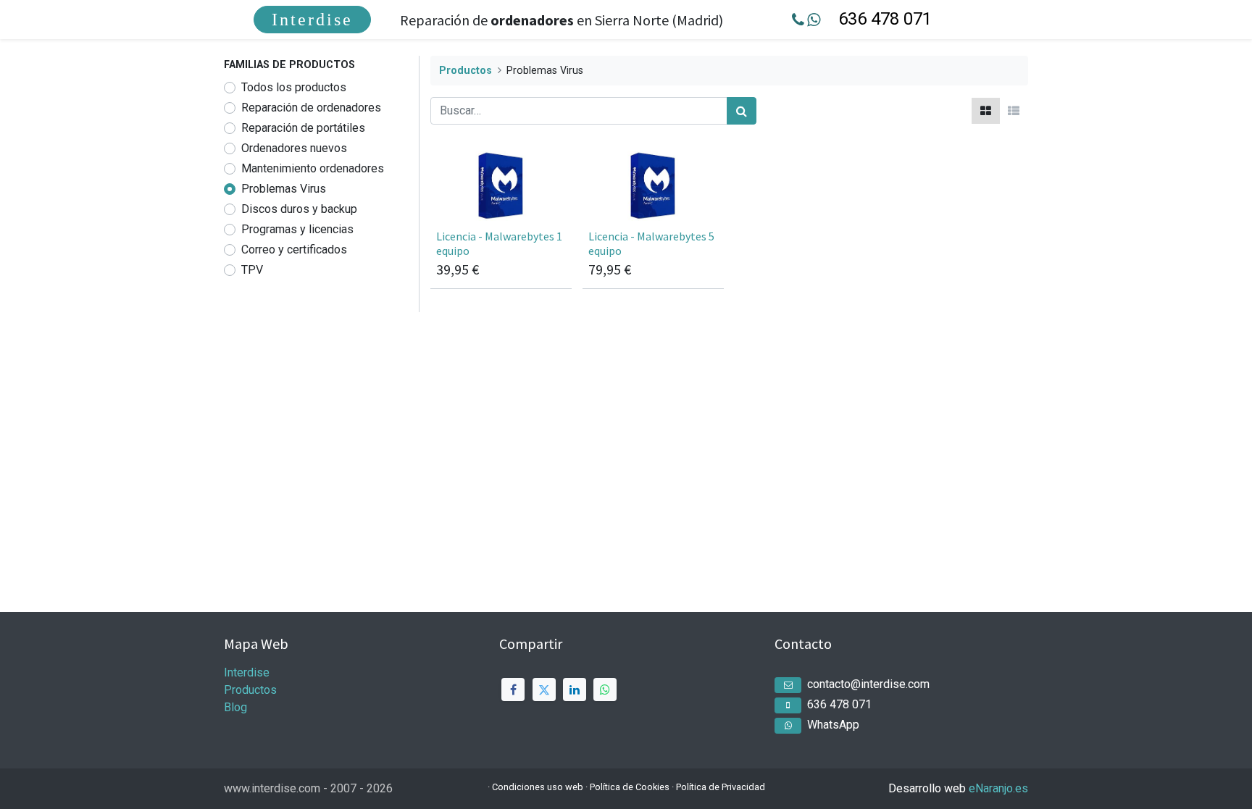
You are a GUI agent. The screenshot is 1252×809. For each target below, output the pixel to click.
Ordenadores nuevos (294, 148)
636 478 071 (885, 19)
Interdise (312, 19)
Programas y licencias (297, 229)
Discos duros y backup (299, 209)
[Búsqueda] (741, 111)
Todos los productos (293, 87)
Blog (235, 707)
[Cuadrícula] (986, 111)
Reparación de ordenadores (311, 107)
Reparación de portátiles (303, 128)
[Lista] (1013, 111)
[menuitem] (312, 19)
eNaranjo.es (998, 788)
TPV (252, 270)
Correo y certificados (294, 249)
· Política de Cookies (627, 786)
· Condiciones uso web (535, 786)
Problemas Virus (283, 189)
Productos (465, 70)
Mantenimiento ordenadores (312, 168)
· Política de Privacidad (718, 786)
